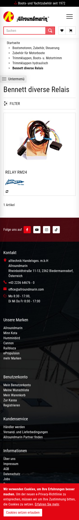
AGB (6, 469)
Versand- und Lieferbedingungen (25, 432)
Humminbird (11, 338)
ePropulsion (11, 353)
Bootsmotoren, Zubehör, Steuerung (35, 48)
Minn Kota (10, 333)
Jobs (6, 479)
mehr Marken (12, 358)
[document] (39, 502)
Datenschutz (11, 474)
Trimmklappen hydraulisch (30, 63)
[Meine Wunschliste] (62, 30)
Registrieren (11, 405)
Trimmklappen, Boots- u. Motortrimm (37, 58)
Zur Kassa (10, 400)
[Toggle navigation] (69, 16)
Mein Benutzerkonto (17, 385)
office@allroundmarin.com (26, 289)
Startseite (13, 43)
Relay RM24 (16, 172)
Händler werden (14, 427)
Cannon (8, 343)
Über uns (9, 459)
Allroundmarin (13, 328)
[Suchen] (50, 31)
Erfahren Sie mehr (47, 504)
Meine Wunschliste (16, 390)
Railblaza (9, 348)
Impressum (10, 464)
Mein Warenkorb (14, 395)
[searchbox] (29, 31)
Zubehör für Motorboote (28, 53)
